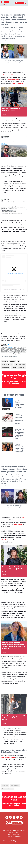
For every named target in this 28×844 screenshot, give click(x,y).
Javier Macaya (5, 367)
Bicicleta (12, 361)
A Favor (14, 367)
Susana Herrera (15, 786)
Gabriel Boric (22, 367)
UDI (18, 361)
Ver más (4, 114)
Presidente (5, 361)
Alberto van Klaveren (7, 789)
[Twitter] (16, 62)
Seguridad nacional (7, 364)
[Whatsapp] (8, 62)
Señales (20, 3)
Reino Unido (5, 786)
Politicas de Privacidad (14, 837)
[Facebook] (12, 62)
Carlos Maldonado (20, 364)
